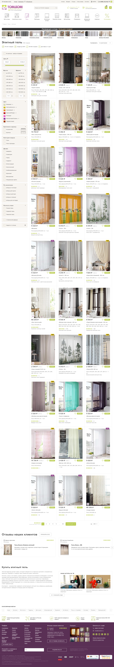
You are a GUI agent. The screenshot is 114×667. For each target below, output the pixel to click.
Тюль (26, 643)
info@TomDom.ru (99, 631)
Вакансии (14, 628)
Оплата (63, 1)
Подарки (37, 639)
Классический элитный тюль (94, 374)
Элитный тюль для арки (65, 141)
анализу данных (8, 661)
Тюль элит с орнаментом (93, 232)
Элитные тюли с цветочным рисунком (41, 282)
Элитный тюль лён (91, 422)
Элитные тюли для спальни (93, 91)
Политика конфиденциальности (18, 663)
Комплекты (28, 641)
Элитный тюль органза (65, 330)
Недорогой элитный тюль (93, 330)
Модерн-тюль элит (36, 422)
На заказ (85, 610)
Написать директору (98, 640)
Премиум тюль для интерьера (67, 373)
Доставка (4, 632)
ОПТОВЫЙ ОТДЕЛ (7, 644)
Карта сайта (29, 663)
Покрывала (38, 637)
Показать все (45, 534)
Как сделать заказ (5, 638)
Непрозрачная (48, 610)
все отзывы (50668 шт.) (57, 641)
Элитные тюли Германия (38, 377)
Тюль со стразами (76, 610)
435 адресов (29, 1)
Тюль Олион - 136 (76, 545)
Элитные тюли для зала (65, 93)
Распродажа (38, 641)
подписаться (57, 649)
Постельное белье (38, 632)
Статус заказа (80, 1)
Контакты (87, 1)
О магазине (5, 628)
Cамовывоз (21, 1)
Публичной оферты (74, 649)
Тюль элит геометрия (64, 422)
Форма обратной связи (99, 638)
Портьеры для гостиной (28, 638)
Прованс (93, 610)
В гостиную (28, 632)
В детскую (27, 634)
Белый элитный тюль (37, 235)
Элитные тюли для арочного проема (69, 232)
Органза (15, 610)
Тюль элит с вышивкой (92, 188)
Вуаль (8, 610)
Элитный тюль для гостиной (39, 95)
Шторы (26, 628)
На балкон (65, 610)
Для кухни (38, 610)
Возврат (68, 1)
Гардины (30, 610)
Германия (57, 610)
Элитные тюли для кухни (38, 141)
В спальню (27, 636)
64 (63, 524)
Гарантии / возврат (15, 634)
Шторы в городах (4, 641)
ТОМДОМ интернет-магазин (12, 7)
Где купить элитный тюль (66, 281)
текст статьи (18, 662)
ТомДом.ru (11, 655)
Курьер (15, 1)
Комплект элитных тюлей (38, 328)
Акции (3, 630)
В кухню (27, 630)
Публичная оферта (6, 663)
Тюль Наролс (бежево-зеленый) (24, 545)
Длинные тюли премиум (37, 188)
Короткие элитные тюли (92, 141)
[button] (35, 68)
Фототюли (23, 610)
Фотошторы (38, 628)
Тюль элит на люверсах (92, 282)
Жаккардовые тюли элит (65, 188)
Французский (101, 610)
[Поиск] (56, 8)
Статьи (14, 630)
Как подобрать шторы (16, 638)
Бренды (37, 630)
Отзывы (73, 1)
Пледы (37, 635)
